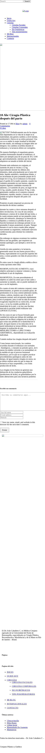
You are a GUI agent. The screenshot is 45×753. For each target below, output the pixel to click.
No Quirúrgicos (21, 690)
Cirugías (12, 680)
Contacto (12, 708)
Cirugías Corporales (24, 686)
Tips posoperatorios (23, 694)
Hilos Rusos (11, 723)
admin (24, 124)
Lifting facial (12, 725)
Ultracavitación (13, 721)
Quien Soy (12, 676)
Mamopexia (11, 730)
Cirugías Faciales (22, 682)
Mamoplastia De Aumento (17, 727)
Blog (18, 124)
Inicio (10, 672)
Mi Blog (11, 700)
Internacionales (17, 704)
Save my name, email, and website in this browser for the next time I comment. (17, 423)
